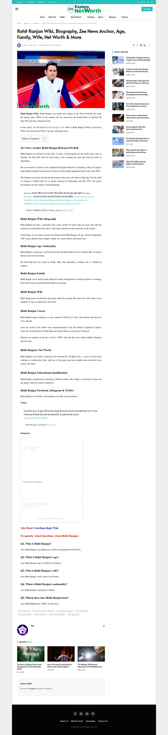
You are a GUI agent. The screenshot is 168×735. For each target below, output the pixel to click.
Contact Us (51, 2)
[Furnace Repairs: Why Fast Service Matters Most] (118, 129)
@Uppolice (68, 200)
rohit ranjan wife (41, 614)
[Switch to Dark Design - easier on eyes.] (148, 2)
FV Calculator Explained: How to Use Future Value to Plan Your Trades (137, 139)
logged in (33, 688)
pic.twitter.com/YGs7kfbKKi (35, 418)
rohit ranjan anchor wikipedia (43, 611)
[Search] (152, 2)
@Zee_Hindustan (41, 200)
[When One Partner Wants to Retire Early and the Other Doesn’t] (118, 152)
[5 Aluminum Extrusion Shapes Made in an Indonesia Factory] (118, 72)
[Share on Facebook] (133, 45)
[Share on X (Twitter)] (137, 45)
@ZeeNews (28, 200)
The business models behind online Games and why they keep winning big (138, 116)
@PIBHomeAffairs (31, 203)
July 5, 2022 (68, 210)
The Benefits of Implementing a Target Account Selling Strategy (138, 58)
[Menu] (16, 9)
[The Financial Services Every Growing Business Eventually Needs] (118, 95)
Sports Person (76, 17)
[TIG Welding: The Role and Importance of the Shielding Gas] (91, 654)
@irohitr (76, 196)
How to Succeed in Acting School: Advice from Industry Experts (59, 665)
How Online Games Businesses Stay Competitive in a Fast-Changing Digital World (137, 105)
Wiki (55, 127)
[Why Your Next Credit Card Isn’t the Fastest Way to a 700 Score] (118, 83)
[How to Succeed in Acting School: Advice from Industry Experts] (61, 654)
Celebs (62, 17)
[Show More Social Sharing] (149, 45)
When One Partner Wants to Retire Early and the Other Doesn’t (136, 151)
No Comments (45, 45)
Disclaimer (41, 2)
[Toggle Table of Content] (43, 139)
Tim (25, 45)
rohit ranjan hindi (82, 611)
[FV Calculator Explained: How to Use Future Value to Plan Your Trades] (118, 141)
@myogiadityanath (56, 200)
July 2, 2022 (51, 424)
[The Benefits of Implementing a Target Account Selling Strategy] (118, 60)
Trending (90, 17)
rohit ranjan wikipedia (57, 614)
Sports (100, 17)
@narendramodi (80, 200)
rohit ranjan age (24, 611)
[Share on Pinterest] (141, 45)
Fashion (125, 17)
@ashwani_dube (87, 196)
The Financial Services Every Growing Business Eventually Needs (136, 93)
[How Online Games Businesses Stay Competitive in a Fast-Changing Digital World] (118, 106)
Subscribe (147, 9)
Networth (52, 17)
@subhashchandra (47, 203)
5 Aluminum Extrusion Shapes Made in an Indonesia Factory (137, 70)
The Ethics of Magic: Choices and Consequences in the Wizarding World (29, 666)
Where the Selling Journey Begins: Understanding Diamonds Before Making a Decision (136, 162)
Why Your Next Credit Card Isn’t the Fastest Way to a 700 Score (137, 82)
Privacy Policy (30, 2)
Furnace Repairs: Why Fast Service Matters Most (135, 128)
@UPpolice (28, 196)
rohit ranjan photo (25, 614)
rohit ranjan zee (73, 614)
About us (20, 2)
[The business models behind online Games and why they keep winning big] (118, 118)
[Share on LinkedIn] (144, 45)
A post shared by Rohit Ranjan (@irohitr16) (51, 518)
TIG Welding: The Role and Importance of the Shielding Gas (90, 665)
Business (112, 17)
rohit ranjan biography (65, 611)
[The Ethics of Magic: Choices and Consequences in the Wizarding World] (30, 654)
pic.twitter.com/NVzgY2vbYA (67, 203)
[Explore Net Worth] (84, 9)
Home (42, 17)
